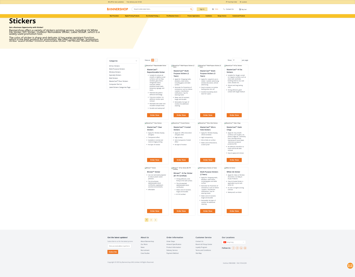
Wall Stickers (113, 78)
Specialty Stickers (115, 75)
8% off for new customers (116, 2)
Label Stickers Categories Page (119, 87)
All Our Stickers (114, 66)
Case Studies (145, 253)
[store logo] (117, 9)
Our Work (144, 244)
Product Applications (194, 16)
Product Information (173, 247)
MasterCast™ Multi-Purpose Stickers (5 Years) (208, 73)
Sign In (202, 9)
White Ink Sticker (233, 172)
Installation (209, 16)
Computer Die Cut (115, 84)
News (142, 247)
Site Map (199, 253)
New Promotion (114, 16)
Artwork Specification (173, 244)
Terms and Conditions (203, 250)
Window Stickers (115, 72)
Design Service (222, 16)
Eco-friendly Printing (152, 16)
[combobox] (162, 9)
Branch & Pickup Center (204, 244)
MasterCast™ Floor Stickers (118, 81)
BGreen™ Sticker (153, 172)
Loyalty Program (201, 247)
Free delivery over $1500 (134, 2)
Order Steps (170, 241)
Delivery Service (172, 250)
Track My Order (232, 2)
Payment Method (172, 253)
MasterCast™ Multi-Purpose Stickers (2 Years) (181, 73)
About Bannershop (147, 241)
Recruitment (145, 250)
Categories (113, 61)
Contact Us (230, 9)
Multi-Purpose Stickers (117, 69)
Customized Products (239, 16)
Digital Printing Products (132, 16)
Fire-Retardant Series (173, 16)
